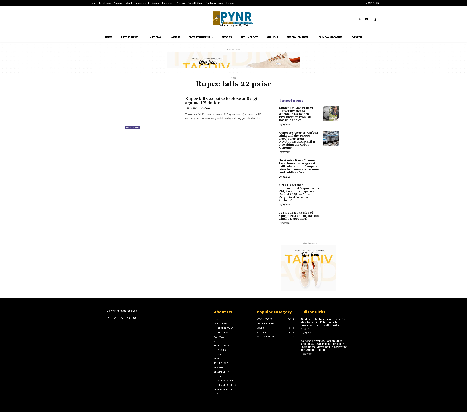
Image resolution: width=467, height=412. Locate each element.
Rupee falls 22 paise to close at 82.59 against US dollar (221, 100)
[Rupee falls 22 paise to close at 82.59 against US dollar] (153, 112)
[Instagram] (115, 318)
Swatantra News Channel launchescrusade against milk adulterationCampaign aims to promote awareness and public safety (299, 166)
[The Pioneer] (233, 18)
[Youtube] (366, 19)
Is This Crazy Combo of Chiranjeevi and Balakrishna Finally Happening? (299, 216)
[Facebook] (352, 19)
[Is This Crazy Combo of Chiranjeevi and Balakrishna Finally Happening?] (331, 218)
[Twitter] (359, 19)
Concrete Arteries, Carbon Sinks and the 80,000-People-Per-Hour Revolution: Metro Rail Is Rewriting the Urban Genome (298, 140)
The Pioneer (191, 107)
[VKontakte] (128, 318)
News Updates (132, 127)
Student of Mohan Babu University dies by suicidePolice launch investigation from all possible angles (296, 114)
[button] (374, 19)
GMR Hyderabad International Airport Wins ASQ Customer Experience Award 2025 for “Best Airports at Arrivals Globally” (299, 192)
